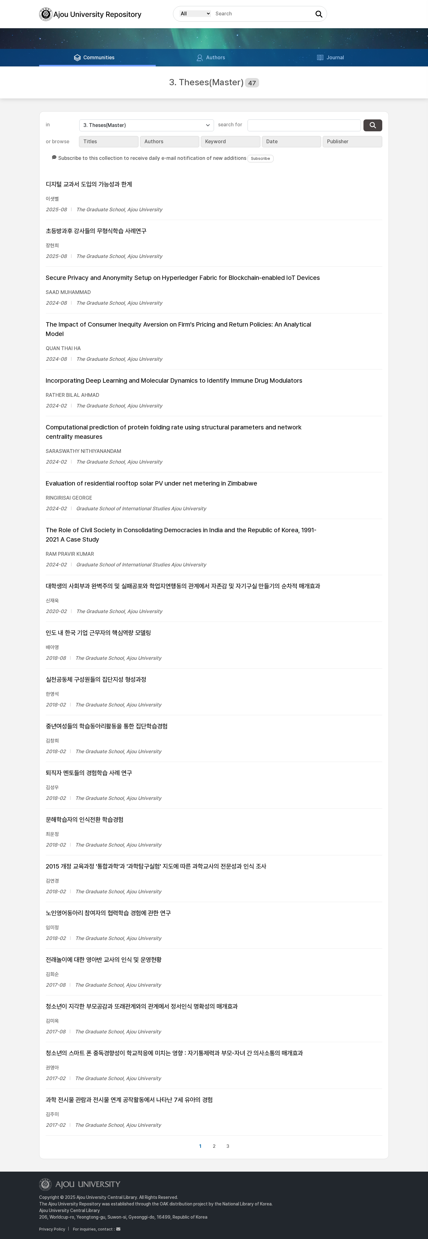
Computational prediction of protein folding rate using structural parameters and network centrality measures (173, 431)
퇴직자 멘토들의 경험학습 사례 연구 (89, 773)
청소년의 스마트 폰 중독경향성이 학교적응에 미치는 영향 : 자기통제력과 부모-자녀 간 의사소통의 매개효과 (174, 1053)
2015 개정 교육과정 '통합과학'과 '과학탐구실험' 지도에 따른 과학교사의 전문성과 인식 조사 (156, 866)
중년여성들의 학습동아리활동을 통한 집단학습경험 (107, 726)
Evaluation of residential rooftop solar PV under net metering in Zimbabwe (151, 483)
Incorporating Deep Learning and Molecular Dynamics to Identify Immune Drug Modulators (174, 380)
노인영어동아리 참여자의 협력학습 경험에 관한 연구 (108, 913)
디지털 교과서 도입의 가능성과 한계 (89, 184)
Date (272, 141)
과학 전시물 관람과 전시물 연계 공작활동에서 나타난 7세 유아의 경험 (129, 1100)
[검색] (372, 125)
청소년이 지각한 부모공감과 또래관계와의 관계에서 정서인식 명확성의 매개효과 (142, 1006)
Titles (90, 141)
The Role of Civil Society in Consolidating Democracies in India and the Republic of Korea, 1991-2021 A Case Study (181, 534)
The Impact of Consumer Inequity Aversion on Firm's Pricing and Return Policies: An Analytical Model (178, 329)
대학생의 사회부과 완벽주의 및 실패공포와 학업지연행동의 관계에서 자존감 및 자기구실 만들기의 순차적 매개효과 (183, 586)
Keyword (215, 141)
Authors (153, 141)
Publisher (337, 141)
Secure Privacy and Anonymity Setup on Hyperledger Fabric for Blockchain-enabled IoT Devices (183, 277)
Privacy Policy (52, 1229)
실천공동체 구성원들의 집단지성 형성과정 (96, 679)
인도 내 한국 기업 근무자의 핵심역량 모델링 (98, 633)
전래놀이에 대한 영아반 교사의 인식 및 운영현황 (104, 959)
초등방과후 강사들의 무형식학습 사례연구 (96, 231)
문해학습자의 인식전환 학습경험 (84, 819)
